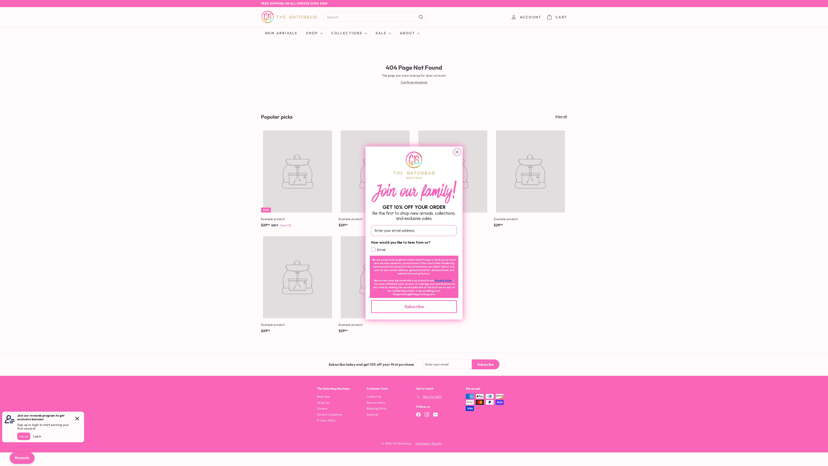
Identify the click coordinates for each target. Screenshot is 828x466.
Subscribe (414, 306)
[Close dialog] (457, 152)
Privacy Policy (443, 280)
